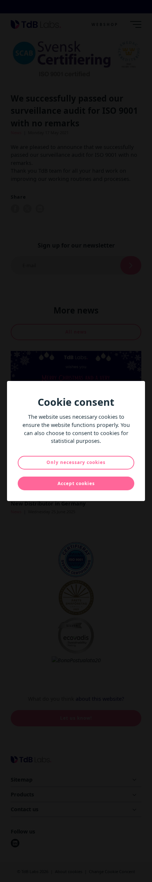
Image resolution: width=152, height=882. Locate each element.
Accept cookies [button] (76, 483)
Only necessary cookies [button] (76, 462)
